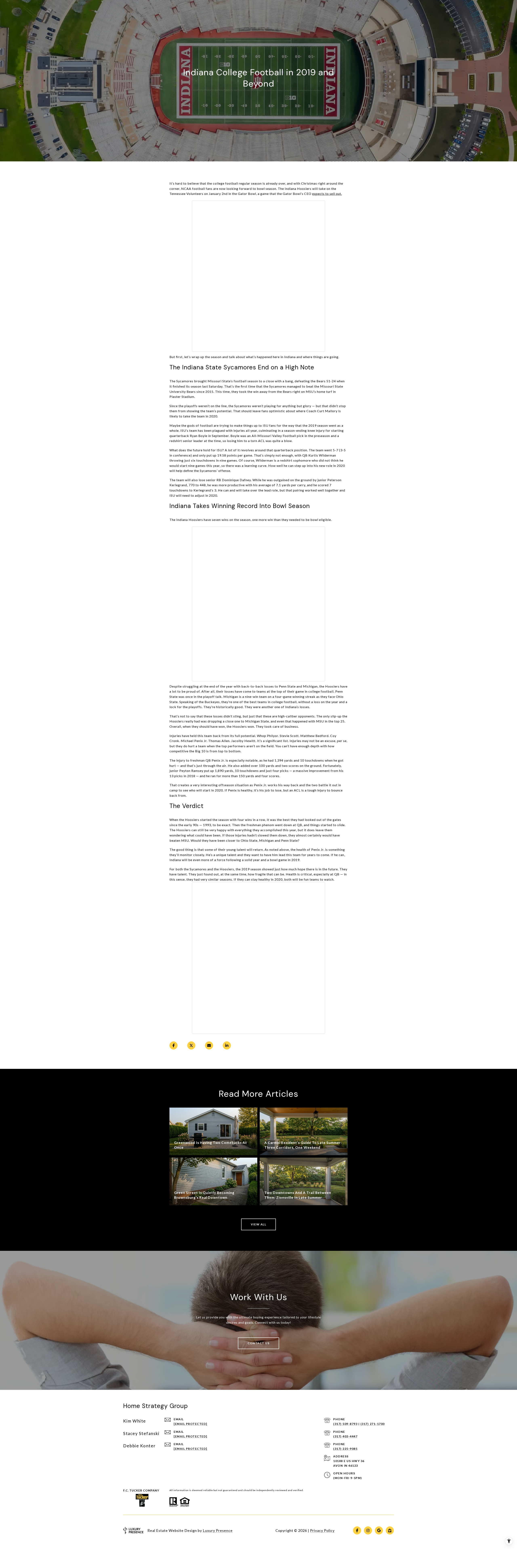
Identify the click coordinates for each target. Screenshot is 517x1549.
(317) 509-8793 (345, 1424)
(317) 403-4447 (345, 1436)
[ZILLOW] (390, 1530)
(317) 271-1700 (372, 1424)
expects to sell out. (327, 193)
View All (258, 1224)
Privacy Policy (322, 1530)
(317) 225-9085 (345, 1448)
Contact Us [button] (258, 1343)
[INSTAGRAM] (368, 1530)
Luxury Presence (218, 1530)
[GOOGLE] (379, 1530)
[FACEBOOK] (357, 1530)
